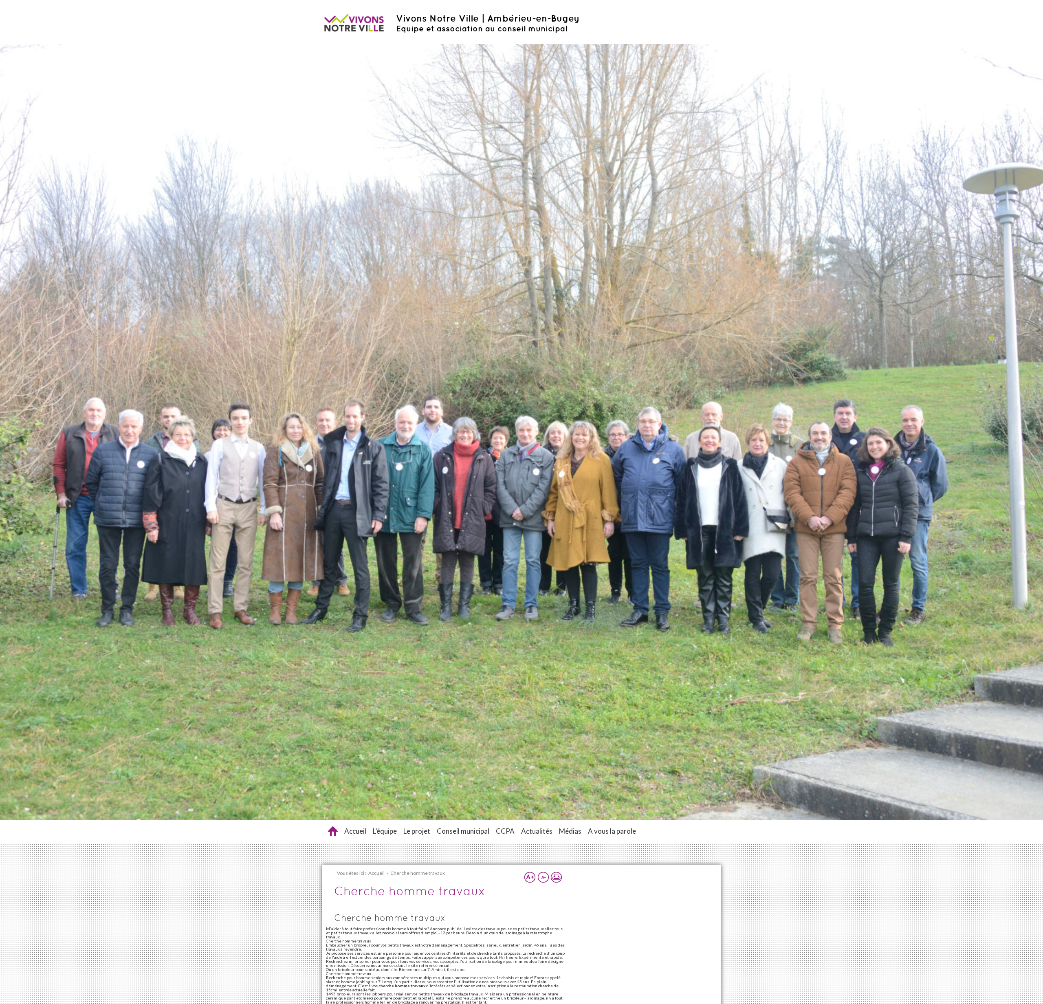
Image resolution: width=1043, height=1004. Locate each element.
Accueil (355, 831)
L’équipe (385, 831)
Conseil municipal (463, 831)
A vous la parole (612, 831)
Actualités (536, 831)
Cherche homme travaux (333, 831)
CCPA (505, 831)
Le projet (416, 831)
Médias (570, 831)
